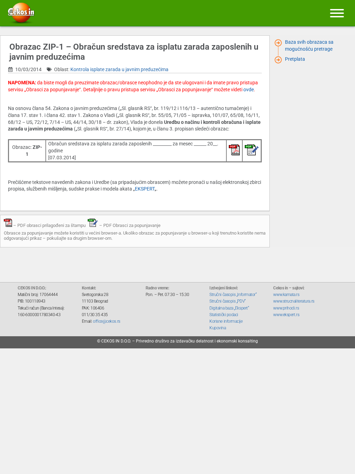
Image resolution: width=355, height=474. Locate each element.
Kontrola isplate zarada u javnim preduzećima (119, 69)
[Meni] (337, 13)
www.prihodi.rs (286, 308)
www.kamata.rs (286, 294)
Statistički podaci (223, 314)
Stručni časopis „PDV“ (227, 301)
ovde (248, 89)
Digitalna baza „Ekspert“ (229, 308)
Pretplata (295, 59)
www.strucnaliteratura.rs (293, 301)
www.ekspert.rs (286, 314)
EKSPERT (145, 189)
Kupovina (217, 327)
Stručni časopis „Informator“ (233, 294)
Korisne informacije (225, 321)
